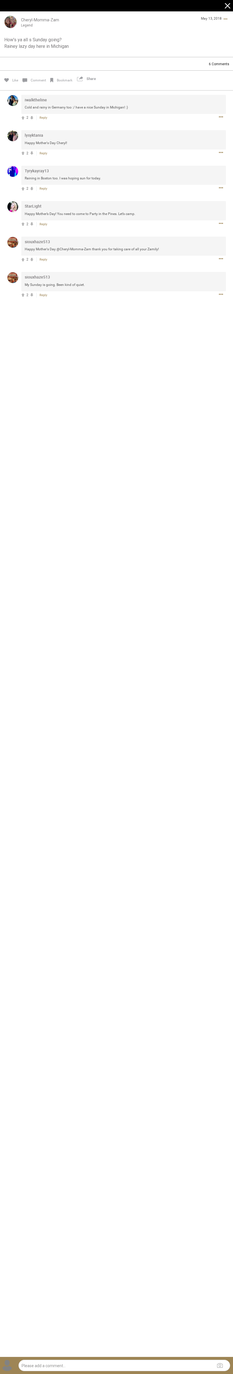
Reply (43, 118)
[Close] (227, 6)
